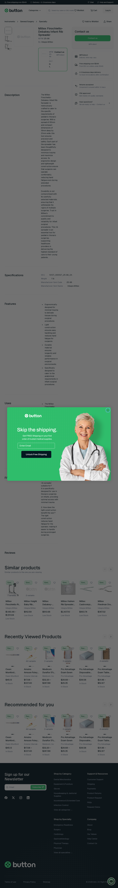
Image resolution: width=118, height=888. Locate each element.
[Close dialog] (108, 410)
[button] (36, 454)
